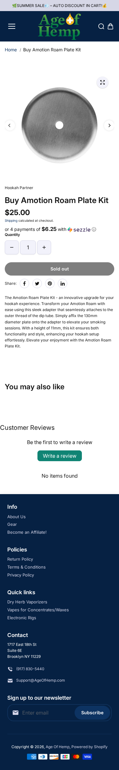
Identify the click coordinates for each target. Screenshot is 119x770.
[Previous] (10, 125)
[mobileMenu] (12, 26)
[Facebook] (24, 283)
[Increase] (44, 247)
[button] (59, 229)
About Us (16, 516)
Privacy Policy (20, 574)
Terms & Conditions (26, 567)
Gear (12, 524)
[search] (101, 26)
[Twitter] (37, 283)
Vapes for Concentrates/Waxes (38, 609)
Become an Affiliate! (27, 532)
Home (11, 49)
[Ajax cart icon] (110, 26)
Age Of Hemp (57, 746)
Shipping (11, 220)
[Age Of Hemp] (59, 26)
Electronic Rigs (21, 617)
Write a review (59, 456)
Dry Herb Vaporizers (27, 601)
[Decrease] (12, 247)
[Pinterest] (50, 283)
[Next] (109, 125)
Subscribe (92, 712)
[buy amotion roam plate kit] (102, 82)
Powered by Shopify (89, 746)
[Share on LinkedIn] (62, 283)
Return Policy (20, 559)
